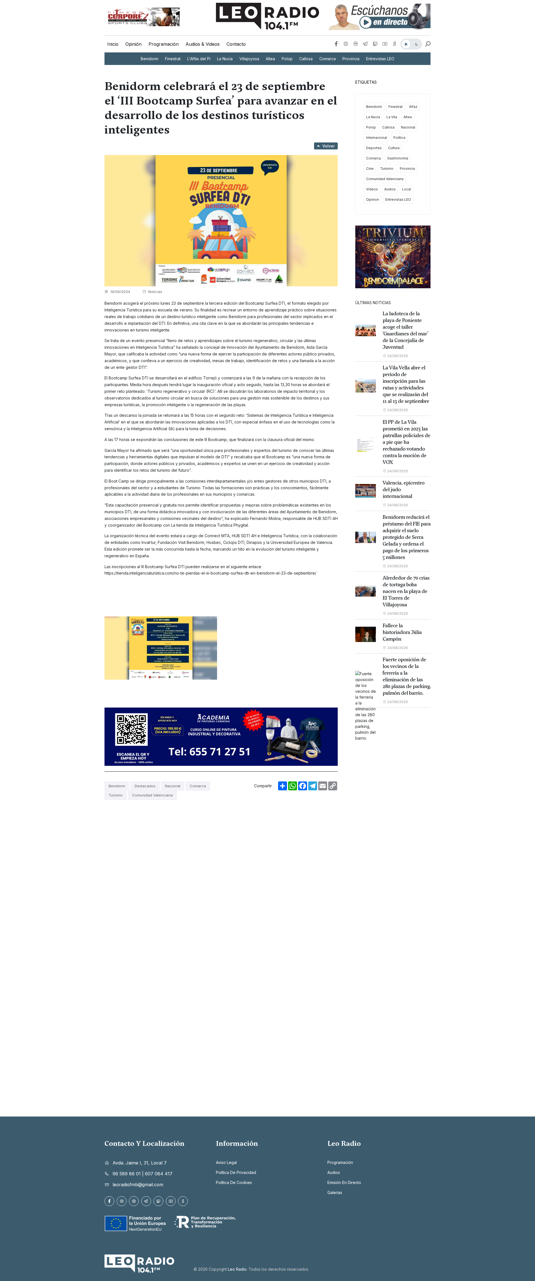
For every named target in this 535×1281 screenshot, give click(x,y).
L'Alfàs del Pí (198, 58)
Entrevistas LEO (380, 58)
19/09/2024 (119, 291)
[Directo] (379, 17)
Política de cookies (234, 1182)
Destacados (145, 786)
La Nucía (225, 58)
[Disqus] (221, 875)
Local (406, 189)
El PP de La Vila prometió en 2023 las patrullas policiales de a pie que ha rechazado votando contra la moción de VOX (406, 442)
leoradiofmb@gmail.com (138, 1184)
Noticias (154, 291)
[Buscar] (428, 44)
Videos (372, 189)
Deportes (374, 148)
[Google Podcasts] (395, 44)
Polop (287, 58)
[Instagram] (346, 44)
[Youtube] (385, 44)
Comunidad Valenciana (152, 795)
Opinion (372, 199)
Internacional (376, 137)
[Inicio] (267, 16)
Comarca (327, 58)
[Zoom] (160, 648)
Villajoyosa (249, 58)
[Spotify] (356, 44)
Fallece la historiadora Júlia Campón (402, 632)
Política (399, 137)
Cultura (394, 148)
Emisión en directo (344, 1182)
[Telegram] (365, 44)
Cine (370, 168)
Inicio (112, 44)
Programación (164, 44)
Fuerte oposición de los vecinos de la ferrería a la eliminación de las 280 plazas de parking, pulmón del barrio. (407, 676)
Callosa (306, 58)
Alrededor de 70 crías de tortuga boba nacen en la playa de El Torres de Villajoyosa (406, 591)
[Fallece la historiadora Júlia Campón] (365, 634)
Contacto (236, 44)
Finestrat (173, 58)
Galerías (334, 1192)
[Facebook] (336, 44)
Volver (328, 146)
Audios (390, 189)
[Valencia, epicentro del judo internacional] (365, 491)
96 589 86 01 (127, 1173)
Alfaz (413, 107)
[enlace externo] (142, 17)
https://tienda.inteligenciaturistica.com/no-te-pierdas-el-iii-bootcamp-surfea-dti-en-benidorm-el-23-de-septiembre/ (210, 573)
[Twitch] (375, 44)
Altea (270, 58)
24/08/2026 (397, 355)
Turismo (116, 795)
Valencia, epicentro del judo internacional (403, 490)
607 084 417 (158, 1173)
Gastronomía (397, 158)
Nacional (172, 786)
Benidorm (149, 58)
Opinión (133, 44)
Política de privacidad (236, 1172)
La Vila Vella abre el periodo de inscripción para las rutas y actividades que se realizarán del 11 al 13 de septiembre (406, 384)
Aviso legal (226, 1162)
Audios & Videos (203, 44)
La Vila (391, 117)
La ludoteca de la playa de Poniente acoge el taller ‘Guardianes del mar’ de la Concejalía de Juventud (405, 330)
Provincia (350, 58)
